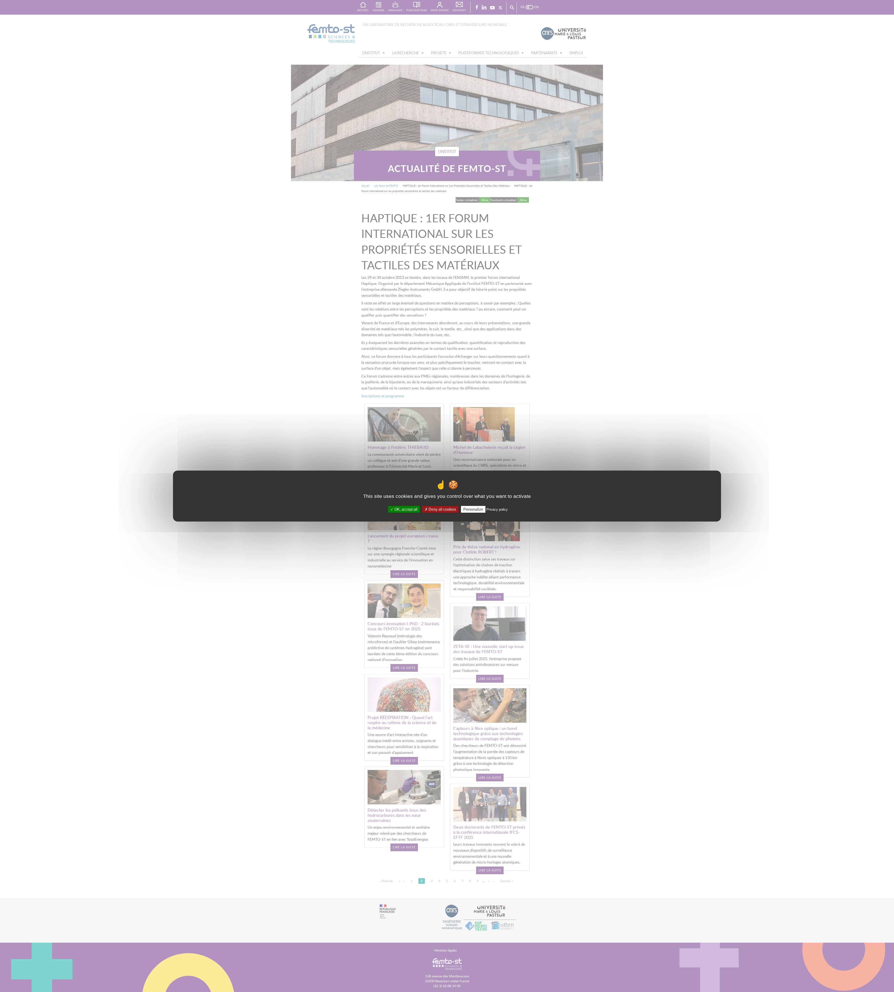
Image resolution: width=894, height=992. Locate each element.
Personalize (473, 509)
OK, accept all (405, 509)
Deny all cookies (442, 509)
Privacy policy (497, 509)
